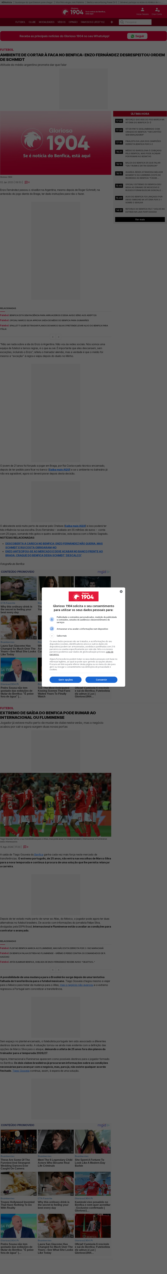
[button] (83, 636)
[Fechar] (121, 591)
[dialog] (83, 637)
